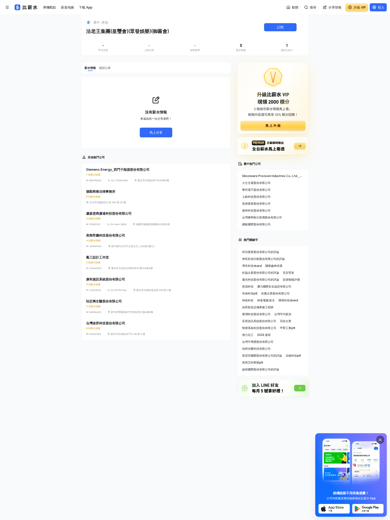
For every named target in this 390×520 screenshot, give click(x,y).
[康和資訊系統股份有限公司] (156, 284)
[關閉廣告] (380, 440)
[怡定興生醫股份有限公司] (156, 306)
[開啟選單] (7, 7)
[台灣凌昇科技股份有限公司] (156, 328)
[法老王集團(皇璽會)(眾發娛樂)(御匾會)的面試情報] (287, 48)
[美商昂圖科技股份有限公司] (156, 240)
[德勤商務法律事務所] (156, 197)
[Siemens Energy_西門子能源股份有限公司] (156, 175)
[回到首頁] (88, 22)
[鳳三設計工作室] (156, 262)
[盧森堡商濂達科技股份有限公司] (156, 218)
